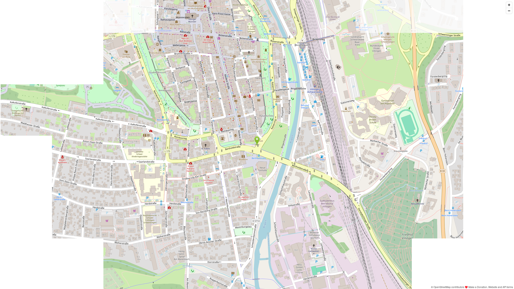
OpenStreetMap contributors (448, 287)
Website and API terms (500, 287)
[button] (257, 140)
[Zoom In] (509, 5)
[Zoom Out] (509, 11)
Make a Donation (477, 287)
